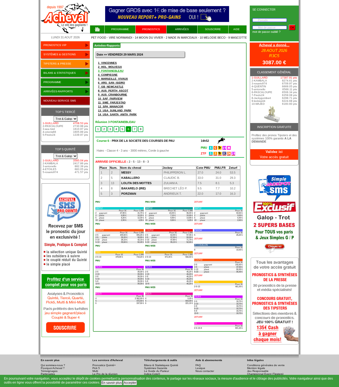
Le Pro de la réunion (105, 373)
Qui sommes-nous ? (53, 365)
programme (52, 82)
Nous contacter (204, 371)
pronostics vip (54, 45)
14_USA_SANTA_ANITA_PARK (117, 114)
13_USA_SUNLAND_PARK (114, 110)
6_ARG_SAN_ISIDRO (111, 82)
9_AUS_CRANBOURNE (112, 94)
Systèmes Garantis (155, 368)
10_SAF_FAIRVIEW (110, 98)
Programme (120, 29)
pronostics (151, 29)
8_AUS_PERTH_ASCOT (113, 90)
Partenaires (48, 373)
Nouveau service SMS (59, 100)
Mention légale (256, 368)
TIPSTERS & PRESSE (57, 63)
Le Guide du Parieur (156, 371)
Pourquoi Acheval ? (53, 368)
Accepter (130, 383)
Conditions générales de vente (266, 365)
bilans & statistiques (59, 72)
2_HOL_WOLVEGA (110, 66)
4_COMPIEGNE (108, 74)
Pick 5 (96, 368)
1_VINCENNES (107, 62)
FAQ (198, 365)
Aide (236, 29)
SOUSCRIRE (213, 29)
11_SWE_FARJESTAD (112, 102)
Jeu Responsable (258, 371)
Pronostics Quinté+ (104, 365)
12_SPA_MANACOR (110, 106)
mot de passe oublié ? (266, 31)
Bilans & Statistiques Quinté (161, 365)
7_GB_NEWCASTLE (110, 86)
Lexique (200, 368)
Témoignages (49, 371)
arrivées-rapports (58, 91)
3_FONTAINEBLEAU (110, 70)
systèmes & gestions (59, 54)
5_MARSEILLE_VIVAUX (113, 78)
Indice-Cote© (152, 373)
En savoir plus (111, 383)
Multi (95, 371)
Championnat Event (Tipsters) (265, 373)
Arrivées (182, 29)
